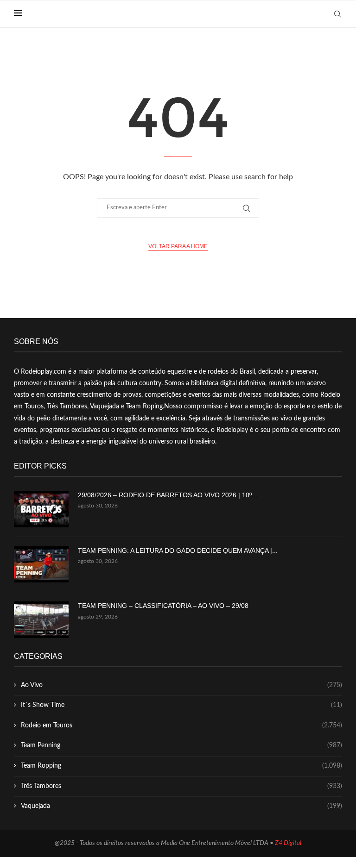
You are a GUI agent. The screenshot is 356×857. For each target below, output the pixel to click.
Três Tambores (181, 786)
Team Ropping (181, 766)
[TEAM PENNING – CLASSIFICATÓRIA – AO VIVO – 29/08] (41, 619)
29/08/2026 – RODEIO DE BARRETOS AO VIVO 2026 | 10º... (167, 495)
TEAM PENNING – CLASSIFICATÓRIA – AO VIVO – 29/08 (163, 605)
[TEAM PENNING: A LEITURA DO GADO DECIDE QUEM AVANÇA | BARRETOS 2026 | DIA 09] (41, 564)
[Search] (337, 13)
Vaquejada (181, 806)
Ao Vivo (181, 685)
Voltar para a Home (178, 246)
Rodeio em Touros (181, 725)
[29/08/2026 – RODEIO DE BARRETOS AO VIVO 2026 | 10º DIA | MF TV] (41, 509)
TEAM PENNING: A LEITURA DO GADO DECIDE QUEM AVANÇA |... (178, 550)
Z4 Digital (288, 843)
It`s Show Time (181, 705)
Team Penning (181, 745)
